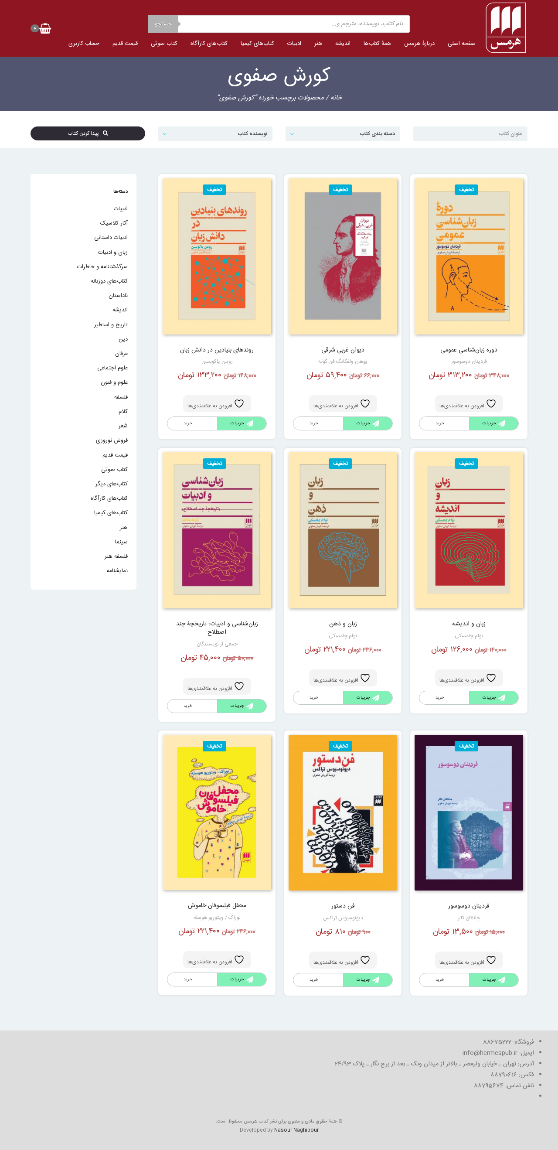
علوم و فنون (114, 382)
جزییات (489, 423)
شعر (123, 426)
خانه (336, 97)
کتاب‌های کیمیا (257, 43)
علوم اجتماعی (112, 368)
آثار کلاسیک (114, 223)
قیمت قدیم (125, 43)
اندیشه (342, 43)
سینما (121, 542)
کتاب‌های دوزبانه (109, 281)
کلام (123, 411)
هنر (318, 43)
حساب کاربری (83, 43)
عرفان (121, 353)
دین (123, 339)
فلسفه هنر (116, 556)
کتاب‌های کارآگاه (209, 43)
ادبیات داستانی (111, 237)
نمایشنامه (117, 571)
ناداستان (118, 295)
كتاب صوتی (164, 43)
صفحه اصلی (462, 43)
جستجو (163, 24)
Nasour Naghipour (296, 1130)
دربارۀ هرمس (419, 43)
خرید (314, 423)
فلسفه (121, 397)
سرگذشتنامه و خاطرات (102, 267)
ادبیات (294, 43)
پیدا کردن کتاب (85, 133)
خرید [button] (440, 423)
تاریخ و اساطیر (111, 325)
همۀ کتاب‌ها (377, 43)
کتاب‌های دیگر (111, 484)
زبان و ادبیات (113, 252)
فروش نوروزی (112, 440)
